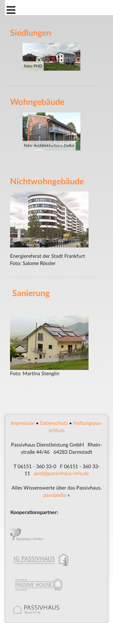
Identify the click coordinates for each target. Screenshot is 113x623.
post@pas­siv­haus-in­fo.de (61, 473)
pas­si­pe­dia (54, 495)
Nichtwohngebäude (47, 181)
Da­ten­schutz (54, 423)
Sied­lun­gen (30, 32)
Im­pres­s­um (23, 423)
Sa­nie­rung (31, 293)
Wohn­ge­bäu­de (37, 101)
